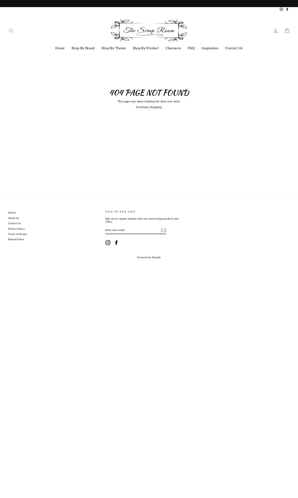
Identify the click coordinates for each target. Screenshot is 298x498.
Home (59, 48)
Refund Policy (16, 239)
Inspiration (210, 48)
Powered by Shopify (149, 257)
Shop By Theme (114, 48)
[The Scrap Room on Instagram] (107, 242)
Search (12, 212)
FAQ (191, 48)
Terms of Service (17, 234)
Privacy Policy (16, 228)
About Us (13, 218)
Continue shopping (149, 107)
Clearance (173, 48)
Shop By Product (146, 48)
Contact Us (234, 48)
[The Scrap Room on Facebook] (116, 242)
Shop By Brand (83, 48)
